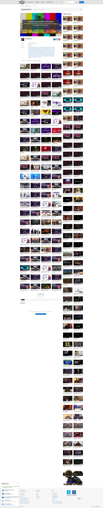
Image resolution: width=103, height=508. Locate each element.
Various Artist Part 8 (77, 456)
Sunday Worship (23, 280)
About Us (43, 54)
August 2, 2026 (55, 125)
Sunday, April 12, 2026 (45, 271)
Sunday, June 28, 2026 (56, 180)
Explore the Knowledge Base (10, 504)
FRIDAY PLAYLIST (66, 112)
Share (39, 60)
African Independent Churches (33, 52)
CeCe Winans (65, 411)
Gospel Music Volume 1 (67, 94)
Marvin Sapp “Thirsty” (78, 375)
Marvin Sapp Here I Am (78, 266)
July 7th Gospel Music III (45, 161)
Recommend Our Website (24, 498)
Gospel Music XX (44, 253)
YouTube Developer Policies (57, 502)
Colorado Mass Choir (67, 320)
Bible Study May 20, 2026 (56, 225)
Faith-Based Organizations (48, 47)
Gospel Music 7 (66, 40)
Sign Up (81, 2)
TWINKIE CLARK (76, 275)
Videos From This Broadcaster (27, 60)
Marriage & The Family (44, 50)
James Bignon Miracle (78, 384)
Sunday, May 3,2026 (55, 244)
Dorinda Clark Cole (77, 221)
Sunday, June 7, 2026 (45, 207)
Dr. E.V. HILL (22, 152)
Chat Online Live (8, 497)
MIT (31, 225)
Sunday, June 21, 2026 (45, 189)
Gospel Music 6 (76, 31)
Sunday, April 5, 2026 (45, 280)
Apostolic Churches (43, 48)
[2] (35, 9)
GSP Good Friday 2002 (45, 235)
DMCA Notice (54, 498)
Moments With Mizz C (24, 106)
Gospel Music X (33, 70)
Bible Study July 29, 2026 (24, 134)
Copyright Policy (55, 496)
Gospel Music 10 (66, 58)
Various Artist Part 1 (77, 203)
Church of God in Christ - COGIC (39, 53)
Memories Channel (44, 170)
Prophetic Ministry (51, 55)
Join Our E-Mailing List (24, 499)
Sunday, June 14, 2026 (45, 198)
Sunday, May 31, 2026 (35, 216)
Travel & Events (39, 47)
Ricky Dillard (65, 239)
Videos (24, 5)
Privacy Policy (54, 494)
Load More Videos (41, 294)
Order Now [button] (37, 2)
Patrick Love (76, 338)
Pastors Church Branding (24, 502)
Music (42, 47)
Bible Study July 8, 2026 (35, 161)
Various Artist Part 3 (77, 402)
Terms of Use (54, 493)
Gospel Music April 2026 (24, 253)
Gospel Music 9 (76, 49)
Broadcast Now (49, 2)
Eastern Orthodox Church (47, 49)
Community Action (39, 55)
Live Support (22, 493)
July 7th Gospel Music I (24, 170)
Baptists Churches (49, 48)
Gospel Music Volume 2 (78, 94)
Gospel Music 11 (77, 58)
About (35, 60)
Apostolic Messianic (46, 55)
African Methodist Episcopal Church (43, 52)
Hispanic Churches (31, 53)
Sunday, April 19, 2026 (56, 262)
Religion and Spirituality (36, 48)
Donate (37, 496)
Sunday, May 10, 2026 (24, 244)
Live (26, 2)
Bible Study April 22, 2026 (35, 262)
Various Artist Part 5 (77, 311)
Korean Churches (51, 52)
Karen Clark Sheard (77, 302)
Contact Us (38, 498)
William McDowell (66, 311)
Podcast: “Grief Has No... (46, 225)
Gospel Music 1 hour (67, 49)
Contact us (6, 487)
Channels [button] (43, 2)
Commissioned (66, 212)
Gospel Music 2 (66, 22)
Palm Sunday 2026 (23, 290)
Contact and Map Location (24, 501)
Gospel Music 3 (76, 22)
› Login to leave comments (40, 313)
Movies (35, 47)
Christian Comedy (28, 5)
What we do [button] (30, 2)
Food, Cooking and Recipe (32, 55)
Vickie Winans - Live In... (67, 347)
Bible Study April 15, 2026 (35, 271)
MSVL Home (22, 494)
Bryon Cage (76, 248)
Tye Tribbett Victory (77, 329)
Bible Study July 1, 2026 (56, 170)
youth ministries (52, 51)
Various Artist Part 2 (67, 465)
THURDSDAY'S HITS (23, 271)
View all (81, 13)
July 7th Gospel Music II (56, 161)
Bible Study (54, 189)
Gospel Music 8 (76, 40)
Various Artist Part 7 (67, 456)
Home (21, 5)
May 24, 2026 (22, 225)
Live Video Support (47, 53)
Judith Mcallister (66, 338)
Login (77, 2)
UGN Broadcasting (50, 54)
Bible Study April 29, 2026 (35, 253)
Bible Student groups (34, 49)
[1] (34, 9)
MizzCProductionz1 (29, 39)
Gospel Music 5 (66, 31)
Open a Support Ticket (9, 494)
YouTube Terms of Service (57, 501)
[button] (65, 2)
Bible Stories (65, 384)
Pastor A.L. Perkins (77, 411)
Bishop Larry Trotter (67, 293)
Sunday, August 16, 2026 (35, 88)
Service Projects (47, 51)
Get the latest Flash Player (41, 27)
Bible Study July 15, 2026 (35, 143)
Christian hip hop (40, 49)
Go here (6, 490)
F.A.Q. (53, 499)
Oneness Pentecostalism (41, 51)
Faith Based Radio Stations (37, 50)
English (98, 506)
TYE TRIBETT (65, 203)
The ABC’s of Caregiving (56, 97)
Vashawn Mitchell (66, 402)
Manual (21, 496)
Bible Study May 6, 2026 (45, 244)
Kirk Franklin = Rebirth (78, 185)
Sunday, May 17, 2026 (35, 235)
